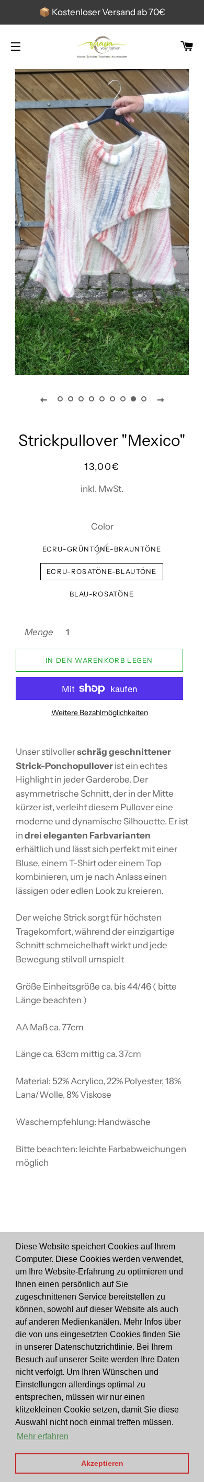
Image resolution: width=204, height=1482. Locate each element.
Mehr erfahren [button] (43, 1436)
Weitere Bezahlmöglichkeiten (99, 712)
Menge (39, 632)
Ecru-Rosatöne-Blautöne (102, 571)
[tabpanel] (102, 220)
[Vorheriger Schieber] (43, 399)
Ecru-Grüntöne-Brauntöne (102, 549)
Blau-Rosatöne (102, 594)
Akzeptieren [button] (102, 1463)
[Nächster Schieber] (160, 399)
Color (102, 526)
